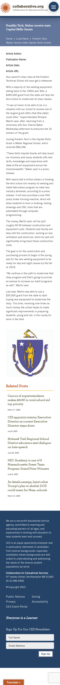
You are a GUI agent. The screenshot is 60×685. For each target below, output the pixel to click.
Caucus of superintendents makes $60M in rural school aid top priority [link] (29, 400)
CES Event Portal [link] (17, 606)
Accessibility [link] (40, 601)
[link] (24, 8)
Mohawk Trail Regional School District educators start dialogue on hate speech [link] (29, 443)
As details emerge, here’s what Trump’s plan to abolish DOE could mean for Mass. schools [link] (28, 486)
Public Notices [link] (15, 596)
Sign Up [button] (45, 653)
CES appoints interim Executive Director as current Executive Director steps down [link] (29, 421)
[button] (54, 7)
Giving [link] (36, 596)
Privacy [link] (11, 601)
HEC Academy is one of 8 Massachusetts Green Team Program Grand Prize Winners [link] (28, 464)
